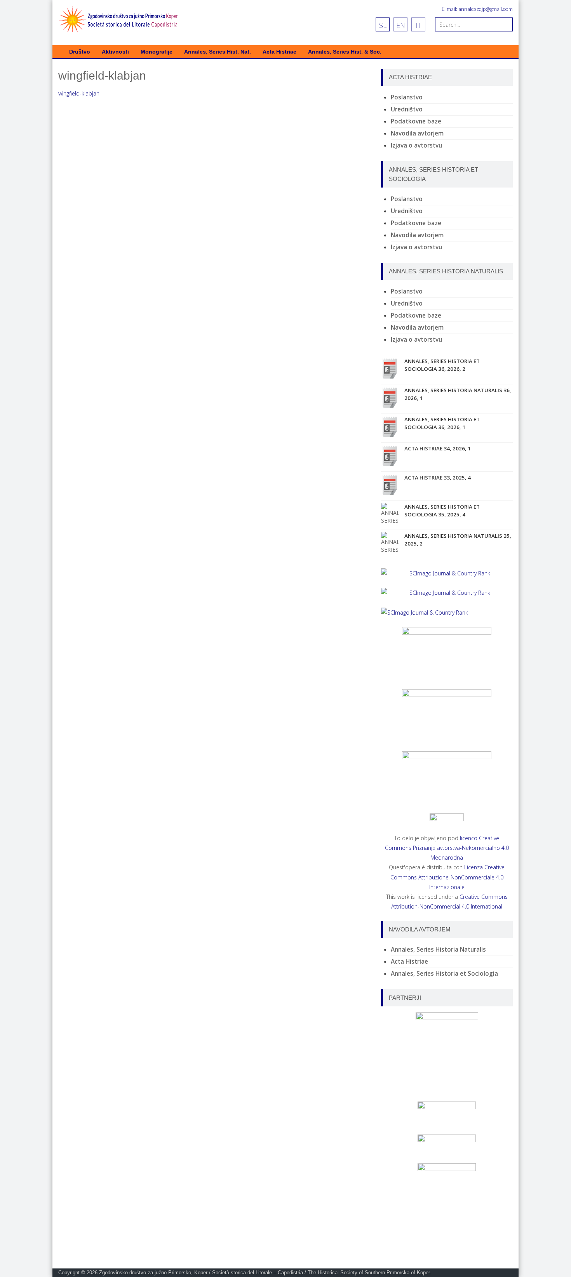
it (418, 25)
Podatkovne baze (416, 121)
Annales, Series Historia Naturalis (438, 949)
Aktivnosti (115, 52)
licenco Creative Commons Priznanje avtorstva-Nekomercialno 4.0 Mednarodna (447, 847)
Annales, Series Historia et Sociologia (444, 973)
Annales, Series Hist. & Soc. (344, 52)
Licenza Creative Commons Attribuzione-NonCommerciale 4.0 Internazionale (447, 876)
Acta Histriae (279, 52)
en (400, 25)
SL (382, 25)
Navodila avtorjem (417, 133)
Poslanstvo (407, 97)
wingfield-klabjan (78, 93)
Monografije (156, 52)
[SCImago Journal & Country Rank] (447, 573)
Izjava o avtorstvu (416, 145)
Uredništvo (407, 109)
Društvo (79, 52)
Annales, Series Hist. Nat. (217, 52)
